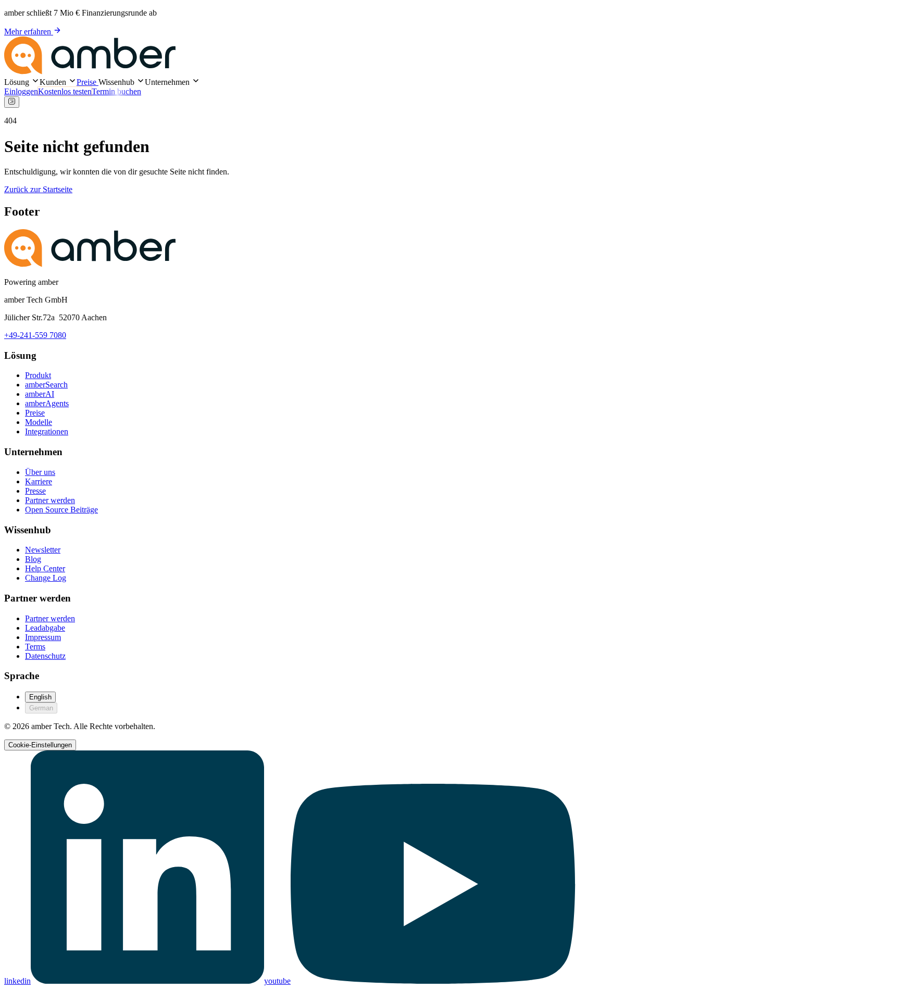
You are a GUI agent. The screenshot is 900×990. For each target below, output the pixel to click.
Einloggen (21, 91)
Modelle (38, 422)
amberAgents (47, 403)
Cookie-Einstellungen (40, 745)
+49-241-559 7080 (35, 335)
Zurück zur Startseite (38, 189)
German (41, 708)
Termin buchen (116, 91)
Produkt (38, 375)
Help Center (45, 568)
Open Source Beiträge (61, 509)
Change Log (45, 577)
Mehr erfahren (28, 31)
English (40, 697)
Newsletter (42, 549)
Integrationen (46, 431)
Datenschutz (45, 655)
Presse (35, 490)
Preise (87, 82)
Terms (35, 646)
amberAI (39, 394)
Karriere (38, 481)
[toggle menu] (11, 102)
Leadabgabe (45, 627)
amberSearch (46, 384)
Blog (33, 559)
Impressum (43, 637)
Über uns (40, 472)
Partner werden (50, 500)
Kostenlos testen (65, 91)
